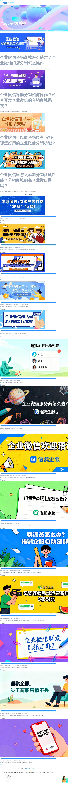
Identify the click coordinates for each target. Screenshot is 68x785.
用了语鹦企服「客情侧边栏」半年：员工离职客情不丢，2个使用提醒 (13, 713)
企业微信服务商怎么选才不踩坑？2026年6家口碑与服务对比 (12, 428)
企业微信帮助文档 (9, 776)
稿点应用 (8, 775)
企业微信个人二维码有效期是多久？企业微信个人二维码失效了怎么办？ (14, 304)
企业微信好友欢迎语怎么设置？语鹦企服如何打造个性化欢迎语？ (13, 475)
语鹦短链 (8, 777)
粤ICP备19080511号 (26, 772)
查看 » (1, 222)
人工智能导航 (9, 778)
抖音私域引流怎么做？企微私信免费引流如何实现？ (10, 523)
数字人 (8, 780)
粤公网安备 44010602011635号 (36, 772)
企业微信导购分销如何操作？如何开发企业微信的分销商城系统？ (28, 100)
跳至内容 (1, 0)
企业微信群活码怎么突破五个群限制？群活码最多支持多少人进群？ (13, 333)
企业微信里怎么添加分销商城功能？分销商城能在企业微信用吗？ (28, 180)
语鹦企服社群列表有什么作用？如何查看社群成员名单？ (11, 380)
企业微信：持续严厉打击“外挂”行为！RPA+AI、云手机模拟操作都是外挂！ (15, 218)
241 (33, 768)
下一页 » (37, 768)
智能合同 (8, 779)
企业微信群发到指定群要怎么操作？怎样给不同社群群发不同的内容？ (14, 665)
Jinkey (7, 774)
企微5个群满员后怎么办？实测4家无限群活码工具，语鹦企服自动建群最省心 (15, 570)
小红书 (8, 781)
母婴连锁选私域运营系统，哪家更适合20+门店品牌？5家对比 (12, 618)
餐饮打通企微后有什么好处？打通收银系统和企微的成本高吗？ (12, 760)
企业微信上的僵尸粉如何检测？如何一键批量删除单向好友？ (12, 247)
